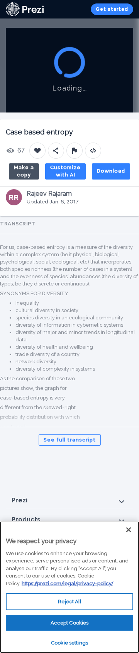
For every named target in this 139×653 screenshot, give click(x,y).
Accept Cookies (70, 623)
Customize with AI (65, 171)
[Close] (128, 529)
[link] (25, 9)
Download (111, 171)
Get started (112, 9)
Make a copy (24, 171)
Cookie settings (69, 643)
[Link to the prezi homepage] (25, 8)
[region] (69, 587)
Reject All (69, 601)
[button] (69, 500)
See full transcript (70, 440)
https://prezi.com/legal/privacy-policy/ (67, 583)
